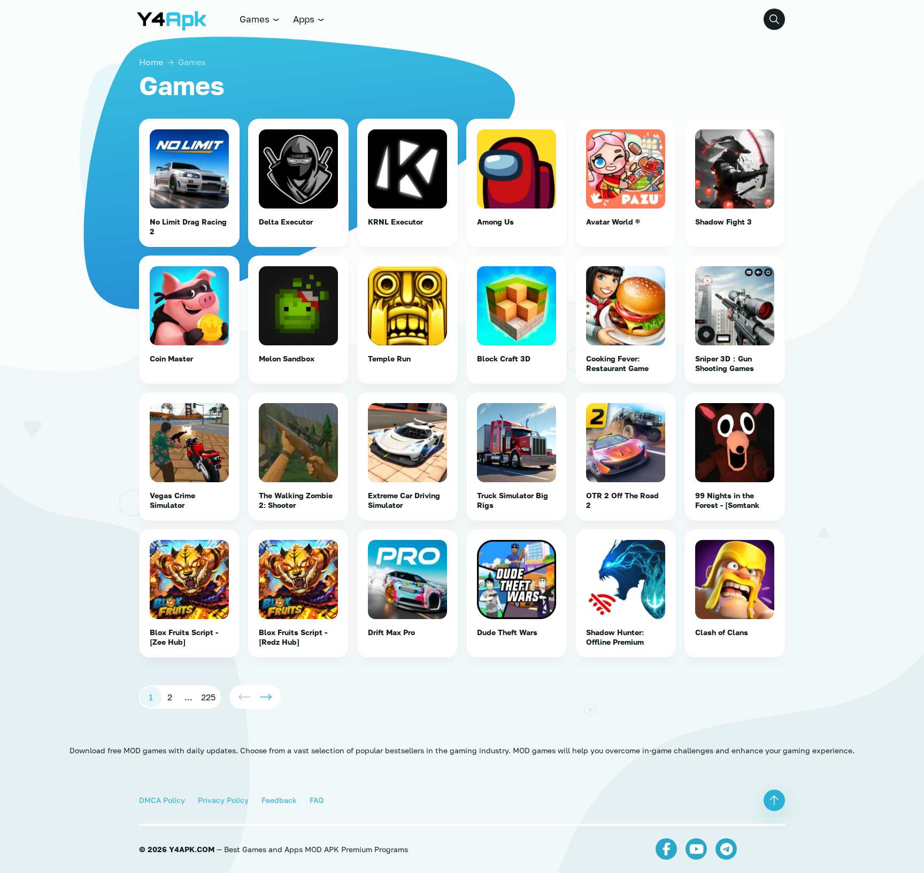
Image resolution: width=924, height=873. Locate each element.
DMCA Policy (162, 800)
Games (256, 19)
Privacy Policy (223, 800)
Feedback (279, 800)
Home (151, 62)
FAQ (317, 800)
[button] (774, 19)
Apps (305, 19)
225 (208, 697)
